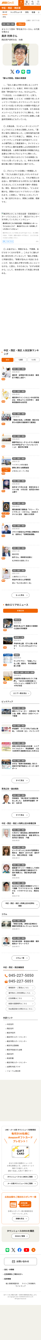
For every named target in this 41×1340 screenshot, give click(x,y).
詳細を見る (20, 1219)
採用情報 (7, 1279)
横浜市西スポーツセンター (17, 1041)
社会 (33, 12)
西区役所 (10, 1029)
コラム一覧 (20, 958)
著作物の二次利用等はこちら (19, 993)
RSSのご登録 (20, 1236)
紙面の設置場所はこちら (18, 1004)
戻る (4, 17)
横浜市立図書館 (13, 1046)
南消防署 (10, 1058)
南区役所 (10, 1054)
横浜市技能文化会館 (14, 1050)
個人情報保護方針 (12, 1284)
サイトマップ (20, 1286)
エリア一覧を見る (20, 693)
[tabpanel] (20, 55)
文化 (27, 12)
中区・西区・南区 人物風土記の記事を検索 (19, 904)
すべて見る (20, 780)
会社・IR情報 (9, 1270)
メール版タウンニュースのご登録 (20, 1184)
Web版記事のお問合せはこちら (20, 1009)
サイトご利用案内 (28, 1284)
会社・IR (27, 4)
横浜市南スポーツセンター (17, 1063)
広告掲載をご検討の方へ (13, 1274)
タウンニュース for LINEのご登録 (20, 1177)
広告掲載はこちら (15, 998)
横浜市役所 (11, 1033)
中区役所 (10, 1024)
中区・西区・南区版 (11, 8)
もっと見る (20, 595)
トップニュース (16, 12)
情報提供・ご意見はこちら (19, 988)
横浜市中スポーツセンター (17, 1037)
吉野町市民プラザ (13, 1067)
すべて (4, 12)
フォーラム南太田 (13, 1071)
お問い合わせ (22, 1261)
